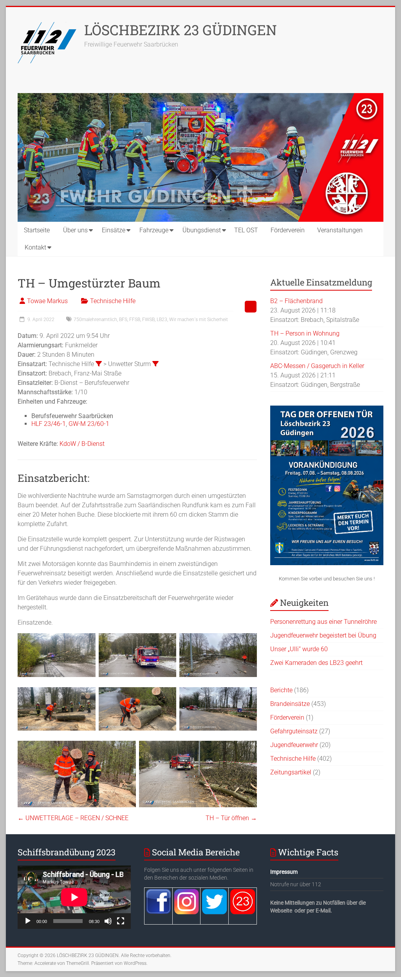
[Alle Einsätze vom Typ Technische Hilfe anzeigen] (99, 364)
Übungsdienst (201, 230)
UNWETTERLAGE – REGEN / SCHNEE (73, 818)
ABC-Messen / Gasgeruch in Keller (317, 366)
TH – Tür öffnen (231, 818)
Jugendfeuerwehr (294, 745)
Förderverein (288, 230)
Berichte (281, 690)
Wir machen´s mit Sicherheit (198, 319)
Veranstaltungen (340, 230)
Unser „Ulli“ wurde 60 (299, 649)
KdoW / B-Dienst (82, 443)
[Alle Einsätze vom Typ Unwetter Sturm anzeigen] (155, 364)
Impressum (284, 872)
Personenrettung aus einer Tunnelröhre (323, 621)
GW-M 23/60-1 (89, 423)
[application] (74, 897)
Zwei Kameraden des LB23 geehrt (316, 662)
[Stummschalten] (108, 921)
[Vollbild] (121, 921)
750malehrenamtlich (95, 319)
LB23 (162, 319)
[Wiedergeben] (28, 921)
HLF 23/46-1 (48, 423)
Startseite (37, 230)
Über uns (75, 230)
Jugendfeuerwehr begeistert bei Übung (323, 635)
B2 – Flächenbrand (296, 301)
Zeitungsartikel (290, 772)
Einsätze (113, 230)
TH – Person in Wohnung (305, 333)
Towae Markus (47, 301)
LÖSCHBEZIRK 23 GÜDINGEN (180, 29)
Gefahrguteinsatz (294, 731)
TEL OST (246, 230)
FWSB (148, 319)
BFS (123, 319)
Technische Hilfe (112, 301)
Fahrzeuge (153, 230)
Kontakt (35, 247)
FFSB (134, 319)
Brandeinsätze (290, 704)
